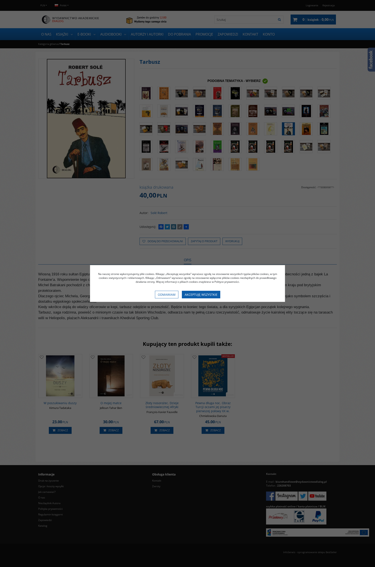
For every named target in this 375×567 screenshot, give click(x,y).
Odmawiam (167, 294)
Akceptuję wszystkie (201, 294)
